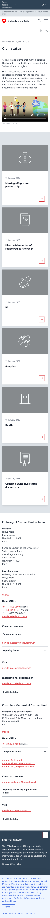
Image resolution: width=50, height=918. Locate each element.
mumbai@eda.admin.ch (14, 760)
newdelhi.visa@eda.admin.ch (16, 667)
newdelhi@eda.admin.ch (14, 616)
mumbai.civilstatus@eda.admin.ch (19, 782)
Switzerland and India (18, 21)
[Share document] (46, 31)
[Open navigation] (46, 20)
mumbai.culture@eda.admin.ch (18, 766)
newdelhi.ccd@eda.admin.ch (16, 683)
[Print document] (41, 31)
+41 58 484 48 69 (10, 609)
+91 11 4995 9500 (11, 606)
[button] (45, 835)
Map (4, 594)
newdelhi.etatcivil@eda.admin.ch (18, 642)
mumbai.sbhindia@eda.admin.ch (18, 763)
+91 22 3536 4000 (11, 743)
